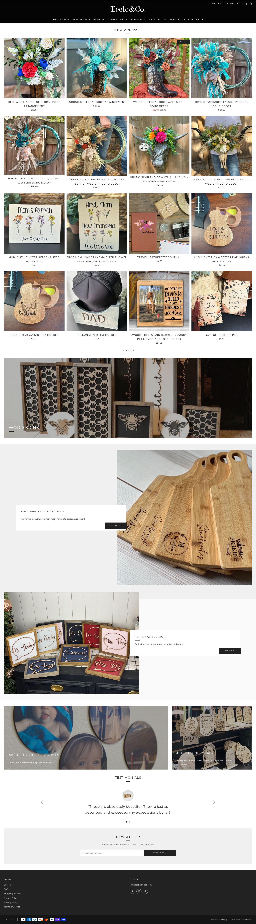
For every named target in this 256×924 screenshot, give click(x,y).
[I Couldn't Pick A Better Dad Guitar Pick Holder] (221, 223)
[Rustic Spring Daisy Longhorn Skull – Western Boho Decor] (221, 146)
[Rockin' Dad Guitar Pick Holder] (34, 301)
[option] (128, 803)
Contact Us (195, 19)
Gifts (151, 19)
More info (114, 526)
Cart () (241, 3)
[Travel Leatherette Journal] (159, 223)
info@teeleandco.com (141, 885)
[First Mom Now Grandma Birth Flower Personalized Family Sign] (97, 223)
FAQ (6, 889)
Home (97, 19)
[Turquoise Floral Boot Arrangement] (97, 68)
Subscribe (158, 853)
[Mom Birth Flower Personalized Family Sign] (34, 223)
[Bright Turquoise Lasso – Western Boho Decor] (221, 68)
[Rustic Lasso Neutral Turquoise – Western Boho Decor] (34, 145)
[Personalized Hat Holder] (97, 301)
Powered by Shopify (219, 920)
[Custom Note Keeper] (221, 301)
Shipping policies (12, 893)
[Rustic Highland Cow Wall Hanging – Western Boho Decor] (159, 145)
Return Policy (10, 898)
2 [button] (129, 822)
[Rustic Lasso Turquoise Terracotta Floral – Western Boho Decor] (97, 146)
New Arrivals (81, 19)
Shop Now (60, 19)
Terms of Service (12, 906)
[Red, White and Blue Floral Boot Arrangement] (34, 68)
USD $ (216, 3)
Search (7, 885)
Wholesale (177, 19)
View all (127, 351)
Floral (162, 19)
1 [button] (126, 822)
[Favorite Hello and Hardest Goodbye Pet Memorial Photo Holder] (159, 301)
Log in (229, 3)
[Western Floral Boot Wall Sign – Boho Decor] (159, 68)
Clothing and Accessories (125, 19)
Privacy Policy (11, 902)
